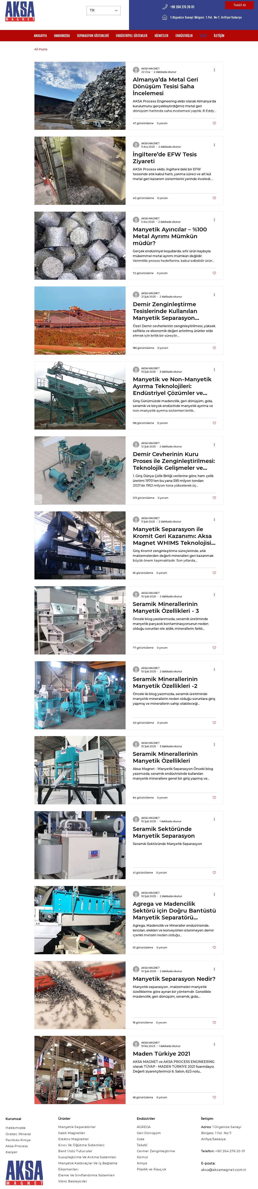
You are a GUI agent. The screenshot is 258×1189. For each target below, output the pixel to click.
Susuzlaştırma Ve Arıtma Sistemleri (87, 1157)
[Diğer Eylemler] (215, 70)
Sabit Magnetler (71, 1133)
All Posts (40, 49)
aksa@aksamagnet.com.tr (224, 1170)
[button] (92, 36)
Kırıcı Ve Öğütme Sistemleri (81, 1145)
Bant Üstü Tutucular (75, 1151)
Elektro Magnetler (73, 1139)
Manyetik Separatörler (77, 1127)
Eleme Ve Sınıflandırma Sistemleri (86, 1175)
